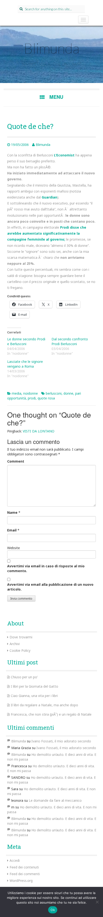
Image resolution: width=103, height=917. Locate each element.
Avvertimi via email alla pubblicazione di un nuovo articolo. (50, 586)
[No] (97, 902)
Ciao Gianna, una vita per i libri (34, 695)
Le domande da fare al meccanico (55, 800)
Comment (15, 461)
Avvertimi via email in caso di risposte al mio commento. (46, 568)
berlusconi (54, 393)
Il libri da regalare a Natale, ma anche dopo (44, 705)
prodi (32, 398)
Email (12, 530)
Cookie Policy (20, 650)
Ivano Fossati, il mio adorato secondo (61, 741)
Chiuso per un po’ (24, 677)
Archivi (15, 643)
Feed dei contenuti (24, 867)
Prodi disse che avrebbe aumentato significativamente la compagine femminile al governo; (46, 233)
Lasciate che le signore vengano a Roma (25, 364)
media (16, 393)
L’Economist (64, 155)
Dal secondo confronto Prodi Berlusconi (70, 341)
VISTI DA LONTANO (38, 431)
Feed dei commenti (25, 874)
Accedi (15, 860)
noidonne (30, 393)
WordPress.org (21, 880)
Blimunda (51, 48)
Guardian (49, 197)
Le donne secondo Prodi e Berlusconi (26, 341)
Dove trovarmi (21, 637)
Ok (53, 910)
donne (68, 393)
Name (12, 512)
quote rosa (46, 398)
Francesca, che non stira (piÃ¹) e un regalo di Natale (51, 714)
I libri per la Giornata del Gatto (34, 686)
